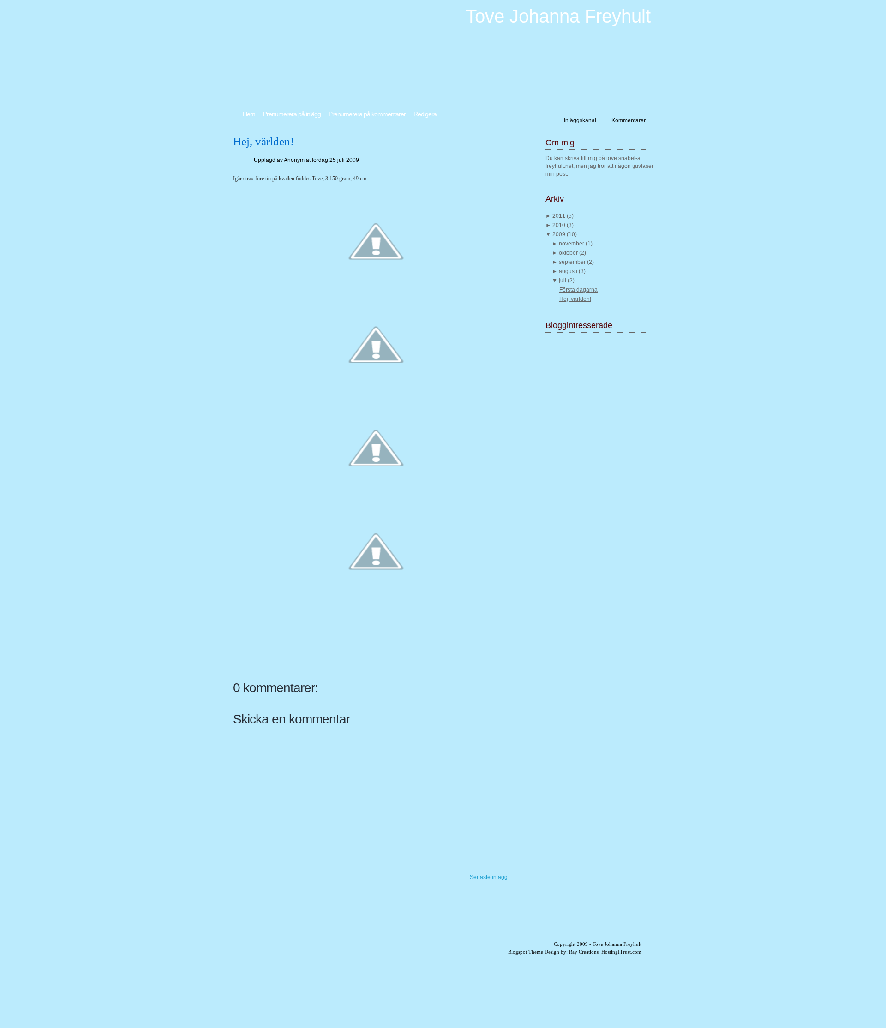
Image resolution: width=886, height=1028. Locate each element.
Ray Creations (584, 952)
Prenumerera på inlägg (292, 114)
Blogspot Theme (525, 952)
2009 (559, 234)
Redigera (425, 114)
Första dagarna (578, 290)
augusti (569, 271)
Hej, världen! (263, 141)
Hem (249, 114)
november (572, 243)
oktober (569, 253)
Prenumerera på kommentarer (367, 114)
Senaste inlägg (489, 877)
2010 (559, 225)
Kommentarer (628, 120)
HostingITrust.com (621, 952)
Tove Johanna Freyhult (558, 16)
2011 (559, 216)
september (573, 262)
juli (563, 280)
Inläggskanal (580, 120)
